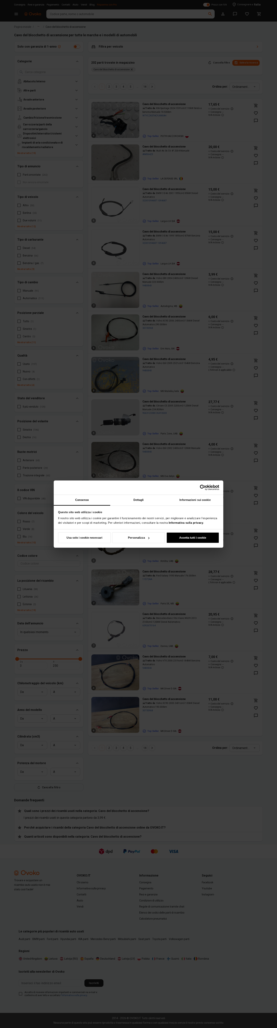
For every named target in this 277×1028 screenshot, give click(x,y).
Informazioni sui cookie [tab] (194, 499)
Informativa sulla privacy (186, 522)
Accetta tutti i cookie (192, 537)
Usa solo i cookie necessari (84, 537)
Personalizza (136, 537)
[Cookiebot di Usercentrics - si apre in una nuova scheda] (202, 487)
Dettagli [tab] (138, 499)
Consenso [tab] (82, 499)
